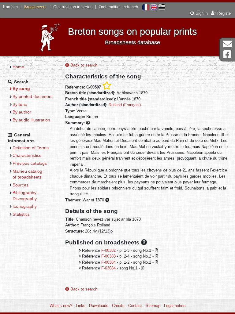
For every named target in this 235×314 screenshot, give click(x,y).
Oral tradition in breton (72, 7)
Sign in (201, 13)
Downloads (98, 305)
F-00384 (108, 262)
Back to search (83, 65)
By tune (20, 104)
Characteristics (27, 155)
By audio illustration (31, 119)
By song (21, 88)
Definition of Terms (31, 147)
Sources (20, 184)
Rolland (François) (125, 105)
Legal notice (174, 305)
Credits (118, 305)
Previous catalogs (30, 163)
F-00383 (108, 256)
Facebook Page (227, 54)
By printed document (33, 96)
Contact (135, 305)
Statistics (21, 214)
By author (22, 112)
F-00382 (108, 250)
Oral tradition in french (118, 7)
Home (18, 66)
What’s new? (61, 305)
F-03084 (108, 268)
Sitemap (153, 305)
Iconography (25, 206)
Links (80, 305)
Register (224, 13)
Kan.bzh (10, 7)
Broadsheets (35, 7)
